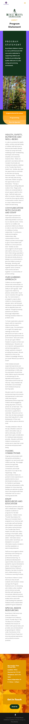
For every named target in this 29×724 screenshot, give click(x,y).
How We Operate (14, 122)
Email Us (14, 706)
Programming (14, 118)
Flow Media (14, 722)
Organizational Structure (14, 113)
